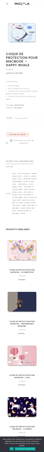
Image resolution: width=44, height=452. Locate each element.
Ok (12, 449)
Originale (18, 108)
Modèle (9, 118)
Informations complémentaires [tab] (20, 161)
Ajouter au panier (17, 134)
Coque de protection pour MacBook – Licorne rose (22, 271)
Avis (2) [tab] (9, 166)
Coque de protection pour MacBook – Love (22, 376)
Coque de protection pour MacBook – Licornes (22, 428)
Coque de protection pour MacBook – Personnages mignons (22, 323)
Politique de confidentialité (25, 449)
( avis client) (18, 73)
